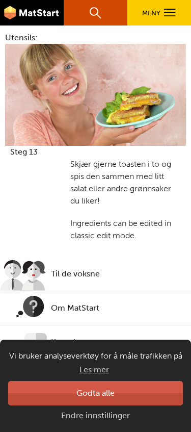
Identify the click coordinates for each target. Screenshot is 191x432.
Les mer (94, 369)
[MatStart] (32, 13)
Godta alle (95, 393)
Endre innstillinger (95, 415)
